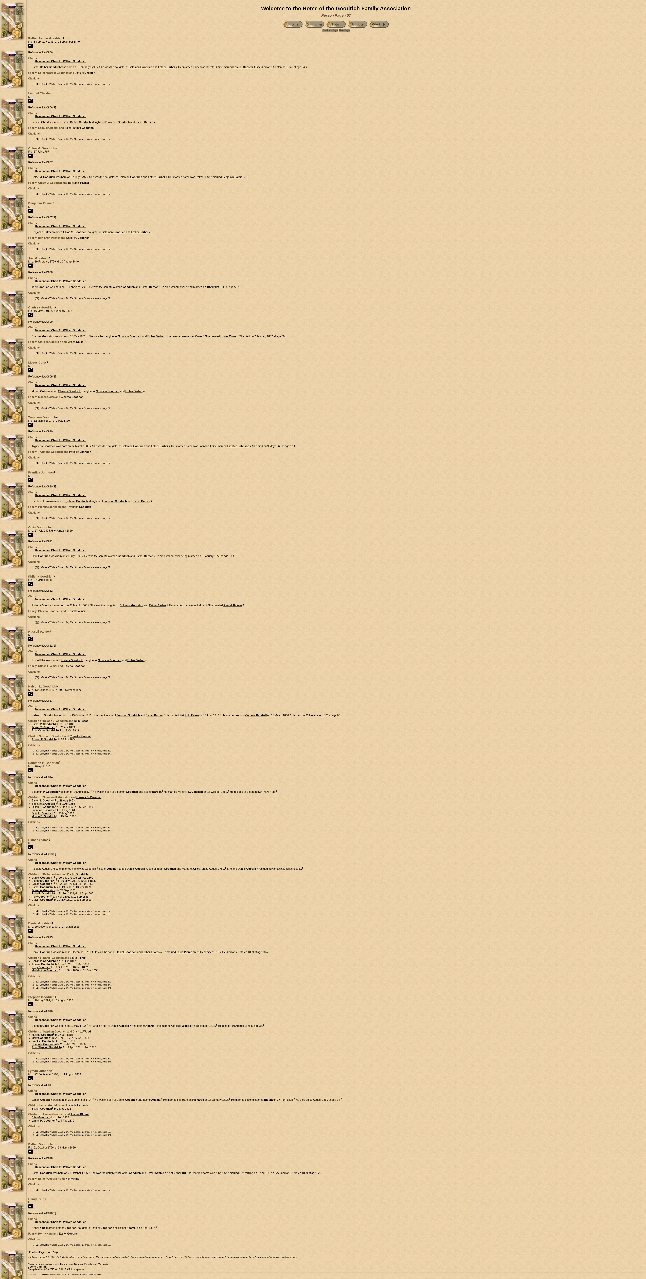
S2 (37, 84)
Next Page (344, 30)
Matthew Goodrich (37, 1267)
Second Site (59, 1274)
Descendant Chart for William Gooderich (60, 61)
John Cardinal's (48, 1274)
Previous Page (330, 30)
